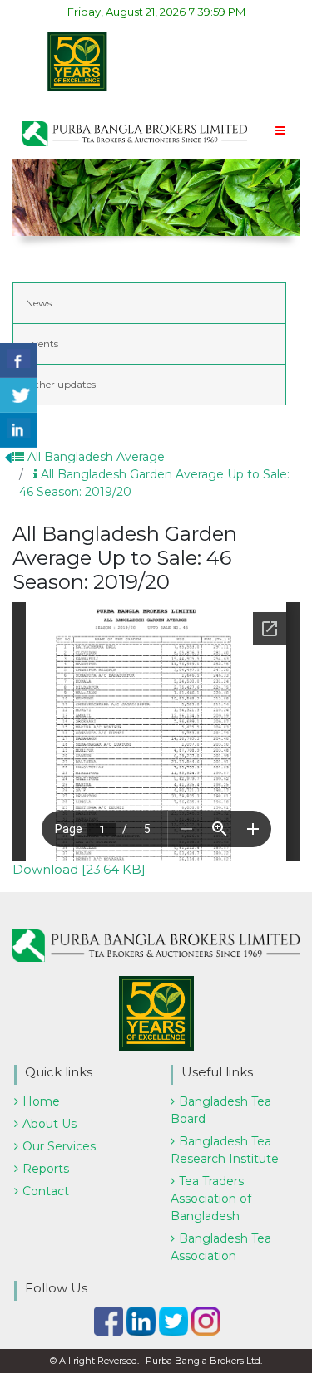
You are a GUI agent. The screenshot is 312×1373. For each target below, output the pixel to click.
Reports (45, 1168)
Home (41, 1101)
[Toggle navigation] (280, 133)
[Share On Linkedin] (18, 430)
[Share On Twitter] (18, 395)
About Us (49, 1123)
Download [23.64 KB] (79, 869)
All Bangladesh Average (94, 456)
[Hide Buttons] (8, 456)
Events (42, 343)
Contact (45, 1191)
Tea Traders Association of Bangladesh (211, 1198)
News (39, 303)
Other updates (61, 384)
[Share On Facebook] (18, 360)
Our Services (59, 1146)
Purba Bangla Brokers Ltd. (204, 1360)
